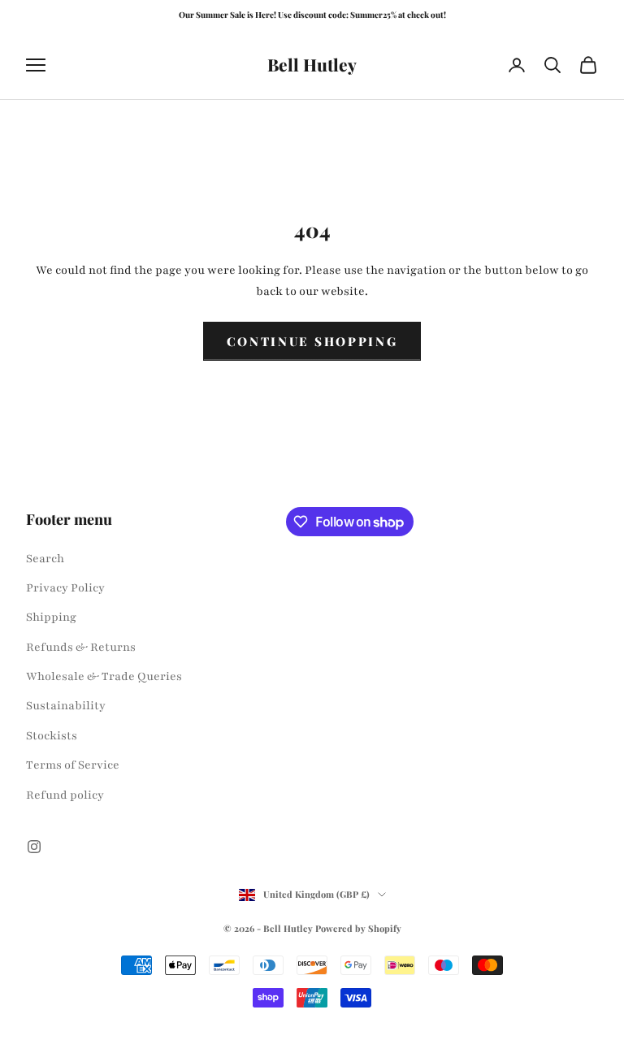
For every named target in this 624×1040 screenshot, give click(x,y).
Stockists (51, 735)
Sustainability (66, 705)
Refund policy (65, 795)
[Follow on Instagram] (34, 846)
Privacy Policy (65, 588)
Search (45, 558)
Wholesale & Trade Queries (104, 676)
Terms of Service (72, 765)
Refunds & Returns (81, 647)
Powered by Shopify (358, 928)
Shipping (51, 617)
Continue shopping (312, 341)
